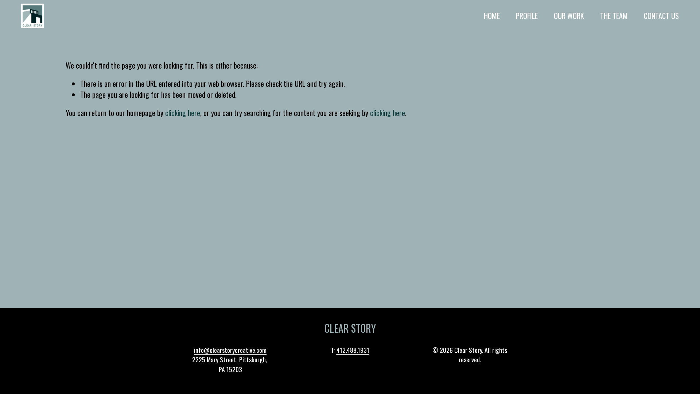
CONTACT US (661, 15)
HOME (492, 15)
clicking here (182, 112)
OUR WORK (569, 15)
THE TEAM (614, 15)
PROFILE (527, 15)
